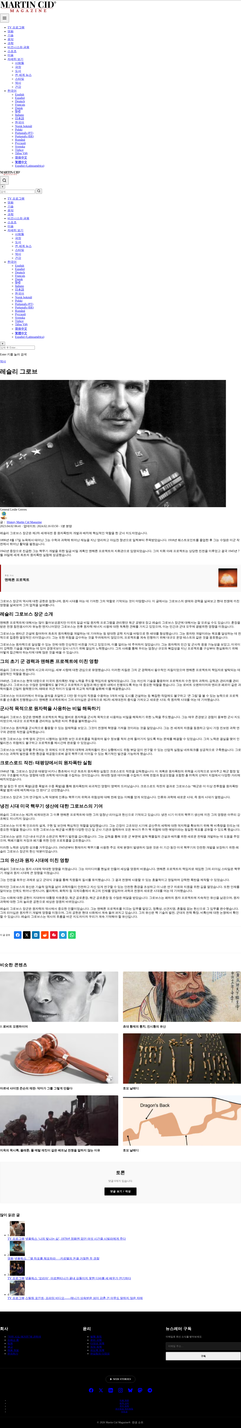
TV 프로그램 (16, 27)
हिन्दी (18, 111)
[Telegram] (150, 1390)
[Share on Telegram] (63, 935)
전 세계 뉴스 (23, 75)
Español (20, 98)
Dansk (19, 108)
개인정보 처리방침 (124, 1409)
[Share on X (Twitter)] (27, 935)
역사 (18, 82)
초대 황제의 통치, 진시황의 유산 (144, 1026)
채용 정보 (13, 1350)
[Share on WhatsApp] (72, 935)
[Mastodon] (140, 1390)
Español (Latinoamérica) (29, 165)
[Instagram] (120, 1390)
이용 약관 (124, 1400)
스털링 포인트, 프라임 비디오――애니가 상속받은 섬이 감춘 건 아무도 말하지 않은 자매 (84, 1298)
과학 (11, 43)
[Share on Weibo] (54, 935)
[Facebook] (91, 1390)
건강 (18, 86)
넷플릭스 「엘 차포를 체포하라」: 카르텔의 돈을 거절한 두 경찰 (56, 1258)
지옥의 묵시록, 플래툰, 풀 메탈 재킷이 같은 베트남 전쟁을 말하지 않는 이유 (50, 1150)
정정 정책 (96, 1346)
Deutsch (20, 101)
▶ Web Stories (120, 1379)
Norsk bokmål (23, 126)
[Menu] (4, 18)
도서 (18, 71)
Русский (20, 143)
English (19, 94)
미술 (11, 55)
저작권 (124, 1411)
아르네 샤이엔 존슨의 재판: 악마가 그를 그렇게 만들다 (36, 1088)
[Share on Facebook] (17, 935)
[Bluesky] (130, 1390)
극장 (18, 67)
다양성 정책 (97, 1343)
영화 (11, 31)
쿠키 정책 (124, 1406)
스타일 (19, 78)
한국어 (12, 90)
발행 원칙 (96, 1336)
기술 (11, 35)
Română (20, 139)
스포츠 (12, 51)
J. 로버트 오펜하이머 (14, 1026)
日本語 (19, 118)
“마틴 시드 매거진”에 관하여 (24, 1336)
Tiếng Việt (21, 153)
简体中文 (21, 157)
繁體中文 (21, 162)
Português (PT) (24, 133)
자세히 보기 (15, 59)
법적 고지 (124, 1403)
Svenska (20, 146)
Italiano (19, 114)
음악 (11, 39)
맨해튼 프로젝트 (17, 580)
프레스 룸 (13, 1340)
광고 (10, 1346)
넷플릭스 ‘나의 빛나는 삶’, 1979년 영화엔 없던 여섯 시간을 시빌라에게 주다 (75, 1238)
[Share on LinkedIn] (36, 935)
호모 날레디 (131, 1088)
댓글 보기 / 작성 (120, 1191)
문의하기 (13, 1353)
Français (20, 104)
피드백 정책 (97, 1350)
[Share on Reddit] (45, 935)
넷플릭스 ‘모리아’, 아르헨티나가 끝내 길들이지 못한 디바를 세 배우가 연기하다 (78, 1278)
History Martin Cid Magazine (24, 522)
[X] (101, 1390)
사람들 (19, 63)
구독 (203, 1356)
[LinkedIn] (110, 1390)
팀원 (10, 1343)
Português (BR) (24, 136)
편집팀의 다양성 (100, 1353)
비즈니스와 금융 (18, 47)
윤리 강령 (96, 1340)
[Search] (4, 180)
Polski (18, 129)
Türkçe (19, 150)
